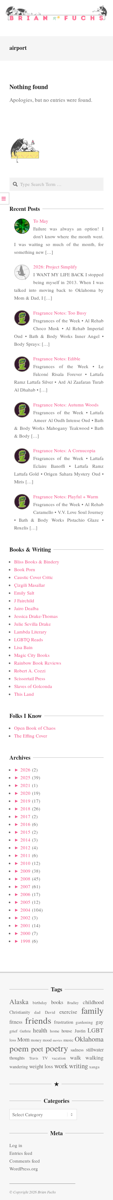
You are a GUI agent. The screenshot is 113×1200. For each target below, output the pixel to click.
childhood (93, 1002)
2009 (25, 871)
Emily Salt (24, 593)
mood (47, 1040)
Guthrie (25, 1031)
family (92, 1010)
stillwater (95, 1049)
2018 (25, 808)
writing (78, 1065)
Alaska (19, 1001)
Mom (23, 1039)
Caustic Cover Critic (33, 577)
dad (37, 1012)
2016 (25, 824)
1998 (25, 941)
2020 (25, 793)
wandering (18, 1067)
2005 (25, 902)
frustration (63, 1022)
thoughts (17, 1058)
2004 (25, 910)
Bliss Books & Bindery (36, 561)
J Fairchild (24, 600)
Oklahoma (89, 1038)
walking (94, 1057)
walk (75, 1057)
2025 (25, 777)
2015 (25, 832)
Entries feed (20, 1153)
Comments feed (24, 1161)
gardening (84, 1022)
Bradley (73, 1002)
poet (37, 1048)
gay (100, 1021)
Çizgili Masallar (29, 585)
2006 (25, 894)
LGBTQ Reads (28, 639)
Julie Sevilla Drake (32, 624)
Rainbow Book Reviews (37, 663)
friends (38, 1020)
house (67, 1030)
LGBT (96, 1030)
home (54, 1031)
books (57, 1002)
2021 (25, 785)
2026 (25, 769)
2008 (25, 878)
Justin (80, 1030)
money (36, 1040)
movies (57, 1040)
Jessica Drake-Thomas (36, 616)
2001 (25, 925)
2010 (25, 863)
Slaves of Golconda (33, 686)
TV (45, 1058)
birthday (40, 1002)
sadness (77, 1050)
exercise (68, 1011)
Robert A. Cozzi (30, 670)
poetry (57, 1048)
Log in (15, 1145)
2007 (25, 886)
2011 (25, 855)
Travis (33, 1058)
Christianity (19, 1012)
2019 (25, 801)
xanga (94, 1067)
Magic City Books (32, 655)
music (68, 1040)
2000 (25, 933)
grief (13, 1031)
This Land (24, 694)
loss (12, 1040)
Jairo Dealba (26, 608)
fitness (15, 1021)
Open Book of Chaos (35, 728)
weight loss (41, 1066)
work (61, 1065)
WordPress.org (23, 1168)
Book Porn (24, 569)
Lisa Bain (23, 647)
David (50, 1012)
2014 (25, 840)
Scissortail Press (29, 678)
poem (19, 1048)
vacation (59, 1058)
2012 (25, 847)
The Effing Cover (30, 736)
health (40, 1030)
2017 (25, 816)
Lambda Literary (30, 631)
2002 (25, 917)
